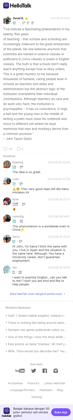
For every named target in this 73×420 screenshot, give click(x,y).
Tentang (36, 397)
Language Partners (22, 390)
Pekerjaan (46, 390)
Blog (60, 390)
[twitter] (33, 371)
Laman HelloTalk (54, 383)
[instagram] (56, 371)
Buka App (61, 412)
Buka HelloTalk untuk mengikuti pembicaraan (36, 293)
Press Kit (33, 383)
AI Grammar (15, 383)
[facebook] (45, 371)
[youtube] (20, 371)
